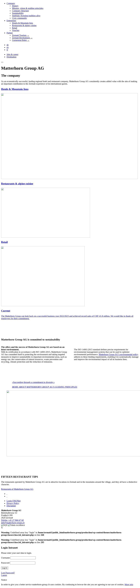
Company (11, 3)
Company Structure (20, 11)
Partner (10, 33)
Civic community (19, 18)
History (15, 6)
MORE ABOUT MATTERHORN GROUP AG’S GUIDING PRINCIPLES (44, 387)
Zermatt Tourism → (20, 35)
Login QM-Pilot (14, 501)
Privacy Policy (13, 503)
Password (5, 563)
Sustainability (18, 13)
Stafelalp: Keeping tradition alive (26, 15)
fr (7, 50)
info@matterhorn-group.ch (12, 522)
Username (5, 558)
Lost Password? (8, 573)
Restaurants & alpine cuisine (24, 25)
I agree (4, 575)
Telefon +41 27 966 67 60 (12, 520)
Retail (14, 28)
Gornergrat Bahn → (20, 40)
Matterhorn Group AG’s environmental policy (118, 354)
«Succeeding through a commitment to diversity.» (33, 382)
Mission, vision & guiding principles (27, 8)
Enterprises (11, 20)
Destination (11, 57)
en (8, 47)
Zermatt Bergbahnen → (22, 38)
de (8, 45)
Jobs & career (12, 54)
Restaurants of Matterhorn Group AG (17, 489)
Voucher (15, 30)
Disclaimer (11, 506)
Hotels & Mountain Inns (22, 23)
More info (129, 584)
